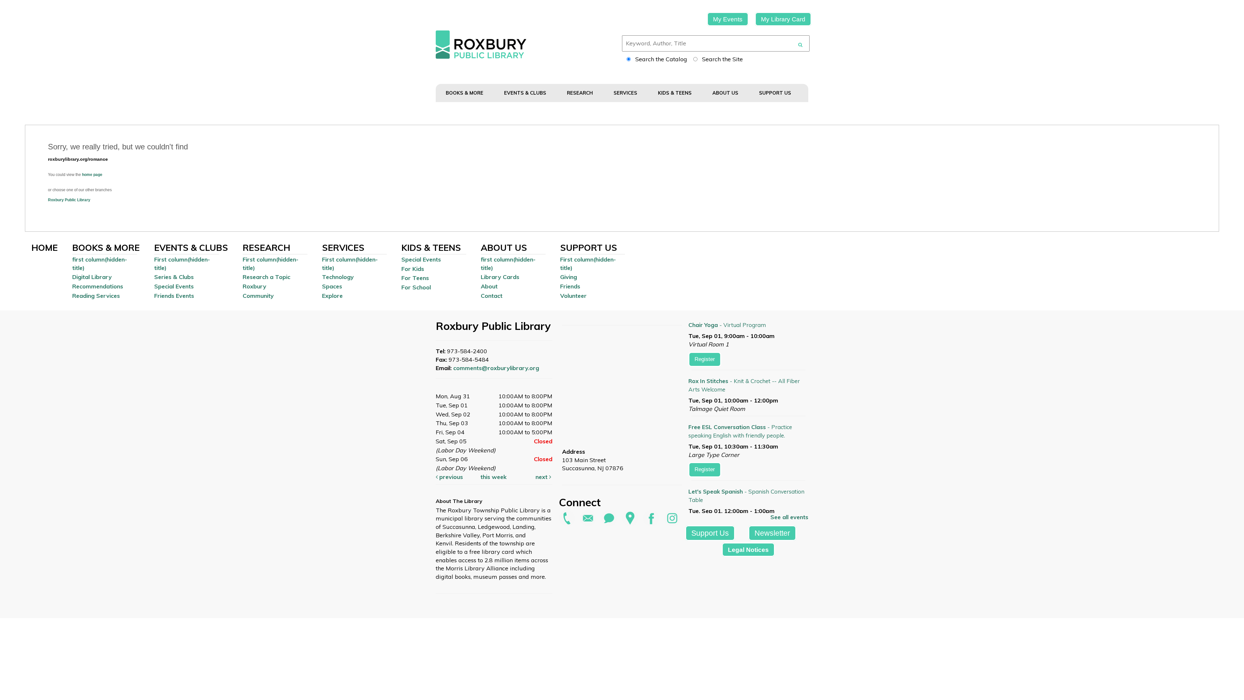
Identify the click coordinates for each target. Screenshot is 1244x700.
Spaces (332, 286)
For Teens (415, 278)
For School (416, 287)
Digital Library (92, 277)
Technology (338, 277)
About (489, 286)
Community (258, 295)
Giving (568, 277)
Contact (491, 295)
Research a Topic (266, 277)
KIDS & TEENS (675, 93)
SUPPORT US (775, 93)
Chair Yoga (727, 324)
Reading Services (96, 295)
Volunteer (573, 295)
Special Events (174, 286)
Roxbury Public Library (69, 200)
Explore (332, 295)
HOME (44, 247)
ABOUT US (726, 93)
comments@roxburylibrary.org (496, 368)
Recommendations (97, 286)
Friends (570, 286)
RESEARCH (580, 93)
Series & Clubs (174, 277)
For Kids (412, 269)
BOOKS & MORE (465, 93)
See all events (789, 517)
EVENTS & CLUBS (525, 93)
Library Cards (500, 277)
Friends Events (174, 295)
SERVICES (626, 93)
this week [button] (493, 477)
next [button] (542, 477)
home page (92, 174)
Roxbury (254, 286)
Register (705, 359)
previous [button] (450, 477)
